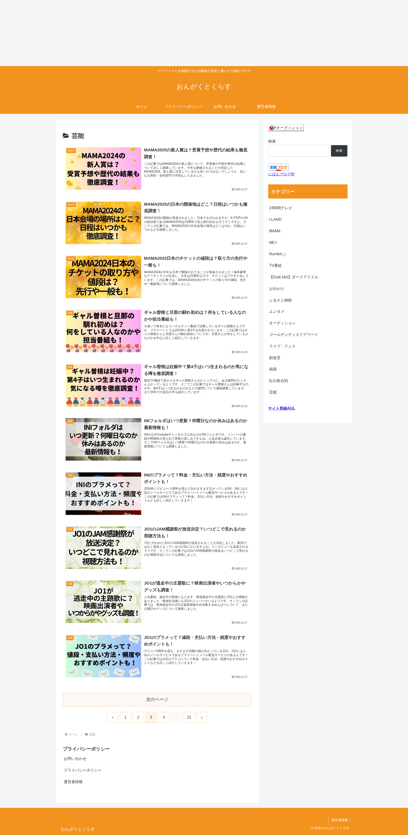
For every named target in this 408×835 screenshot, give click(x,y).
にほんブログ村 (281, 174)
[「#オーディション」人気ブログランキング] (286, 128)
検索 (272, 141)
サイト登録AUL (281, 408)
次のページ (157, 699)
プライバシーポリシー (83, 770)
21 (189, 717)
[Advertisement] (141, 33)
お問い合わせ (75, 759)
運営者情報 (73, 782)
